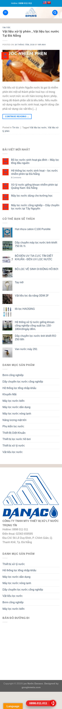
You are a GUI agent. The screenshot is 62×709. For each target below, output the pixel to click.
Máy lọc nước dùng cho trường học (32, 195)
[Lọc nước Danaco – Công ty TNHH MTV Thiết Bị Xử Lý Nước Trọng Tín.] (31, 12)
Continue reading (17, 116)
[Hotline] (53, 703)
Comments (16, 177)
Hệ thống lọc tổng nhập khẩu (19, 388)
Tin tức (6, 28)
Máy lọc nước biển (13, 400)
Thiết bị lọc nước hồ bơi (16, 439)
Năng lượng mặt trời (14, 420)
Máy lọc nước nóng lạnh (16, 413)
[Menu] (5, 12)
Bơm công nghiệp (12, 375)
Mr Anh (42, 45)
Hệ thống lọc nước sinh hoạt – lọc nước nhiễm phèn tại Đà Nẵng (34, 172)
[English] (45, 2)
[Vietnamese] (49, 2)
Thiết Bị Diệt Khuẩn (13, 432)
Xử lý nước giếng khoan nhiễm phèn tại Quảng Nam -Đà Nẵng (34, 186)
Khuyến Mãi (9, 394)
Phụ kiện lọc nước (13, 426)
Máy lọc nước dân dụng (16, 407)
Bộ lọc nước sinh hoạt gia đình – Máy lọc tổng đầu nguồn (35, 161)
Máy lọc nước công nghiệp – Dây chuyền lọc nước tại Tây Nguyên (35, 207)
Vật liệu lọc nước (38, 127)
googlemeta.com (31, 687)
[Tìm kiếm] (55, 12)
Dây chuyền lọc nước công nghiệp (22, 381)
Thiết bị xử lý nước (13, 445)
